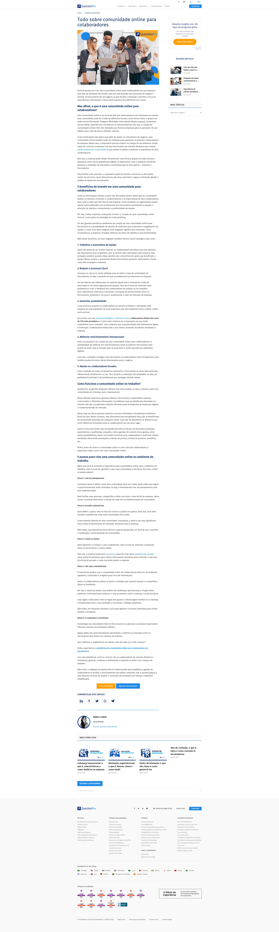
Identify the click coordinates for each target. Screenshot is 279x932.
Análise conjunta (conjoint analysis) (187, 848)
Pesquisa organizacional (116, 830)
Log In (199, 2)
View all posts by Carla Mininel (105, 727)
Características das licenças (149, 843)
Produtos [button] (120, 6)
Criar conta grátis (106, 686)
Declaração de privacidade (137, 919)
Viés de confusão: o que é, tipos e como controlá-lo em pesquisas (183, 750)
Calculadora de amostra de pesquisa (87, 822)
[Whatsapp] (105, 701)
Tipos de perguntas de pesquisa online (188, 843)
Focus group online (182, 835)
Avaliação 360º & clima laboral (150, 832)
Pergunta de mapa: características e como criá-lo (191, 80)
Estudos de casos (82, 824)
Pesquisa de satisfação (115, 827)
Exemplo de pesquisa (115, 848)
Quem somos (145, 854)
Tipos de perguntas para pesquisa (87, 835)
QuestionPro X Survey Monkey (185, 827)
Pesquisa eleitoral (114, 832)
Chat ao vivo (180, 808)
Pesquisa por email (114, 837)
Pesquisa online (113, 822)
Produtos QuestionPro (92, 13)
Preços (167, 6)
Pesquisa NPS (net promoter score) (119, 845)
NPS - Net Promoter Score (184, 822)
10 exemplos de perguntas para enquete (188, 837)
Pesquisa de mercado (115, 824)
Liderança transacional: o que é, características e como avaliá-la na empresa (90, 766)
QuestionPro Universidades (149, 840)
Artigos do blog (81, 827)
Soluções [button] (131, 6)
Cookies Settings (167, 919)
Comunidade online (146, 824)
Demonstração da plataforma (85, 840)
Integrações (80, 830)
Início (79, 13)
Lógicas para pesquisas (84, 832)
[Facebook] (89, 701)
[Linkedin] (81, 701)
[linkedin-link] (142, 808)
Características (156, 6)
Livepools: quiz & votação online (150, 837)
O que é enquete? (182, 832)
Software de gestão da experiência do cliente (154, 830)
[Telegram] (112, 701)
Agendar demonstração (128, 686)
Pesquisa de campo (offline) (117, 835)
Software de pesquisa (147, 822)
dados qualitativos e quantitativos (92, 149)
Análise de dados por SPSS (184, 850)
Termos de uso (153, 919)
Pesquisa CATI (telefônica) (116, 843)
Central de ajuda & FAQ (164, 808)
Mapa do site (121, 919)
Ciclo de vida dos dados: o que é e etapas (190, 70)
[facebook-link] (134, 808)
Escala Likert (180, 845)
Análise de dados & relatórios (85, 837)
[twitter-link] (138, 808)
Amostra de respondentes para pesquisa (152, 827)
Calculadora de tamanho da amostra (187, 830)
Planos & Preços (146, 845)
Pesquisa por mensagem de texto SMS (120, 840)
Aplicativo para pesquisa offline (150, 835)
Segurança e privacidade (148, 857)
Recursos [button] (143, 6)
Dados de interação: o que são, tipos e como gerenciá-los (153, 766)
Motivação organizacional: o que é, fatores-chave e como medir (121, 766)
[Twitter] (97, 701)
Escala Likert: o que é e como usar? (187, 824)
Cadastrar (195, 6)
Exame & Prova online (115, 850)
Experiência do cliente (115, 853)
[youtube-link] (147, 808)
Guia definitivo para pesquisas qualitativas (189, 840)
